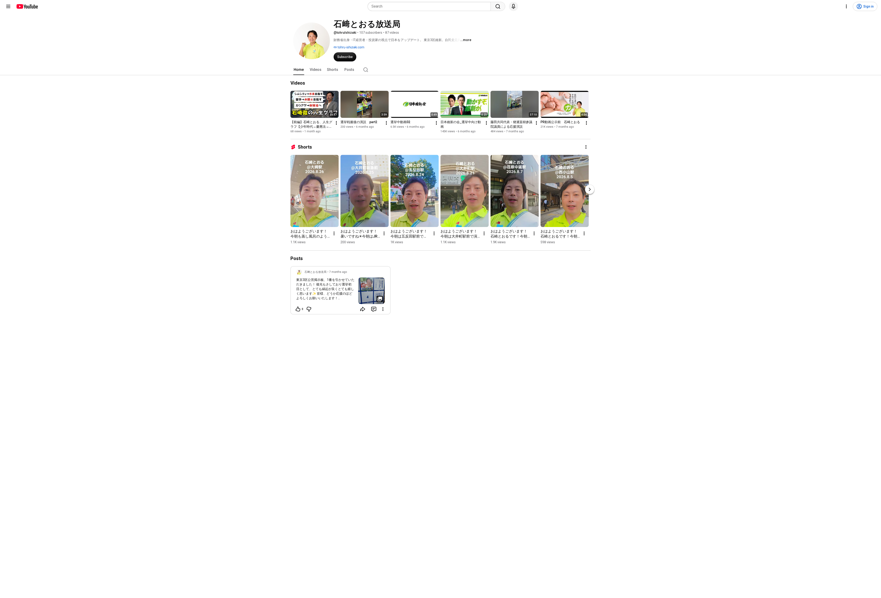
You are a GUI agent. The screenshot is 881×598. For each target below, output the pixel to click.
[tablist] (440, 69)
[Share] (362, 309)
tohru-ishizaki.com (350, 47)
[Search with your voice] (513, 6)
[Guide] (8, 6)
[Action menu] (383, 309)
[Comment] (373, 309)
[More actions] (336, 122)
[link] (340, 291)
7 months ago (338, 272)
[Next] (589, 189)
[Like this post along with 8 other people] (298, 309)
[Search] (498, 6)
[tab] (298, 69)
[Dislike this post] (308, 309)
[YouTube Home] (27, 6)
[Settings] (846, 6)
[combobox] (430, 6)
